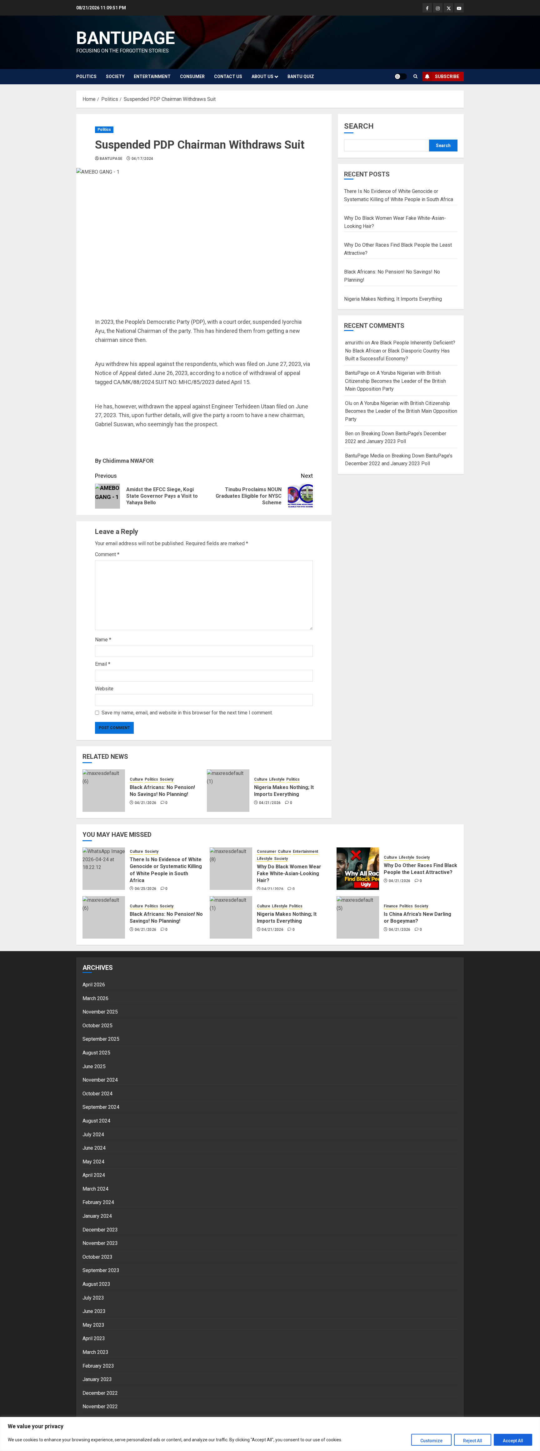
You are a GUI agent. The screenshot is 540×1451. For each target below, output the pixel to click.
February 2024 (98, 1202)
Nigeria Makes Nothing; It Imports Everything (284, 790)
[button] (415, 76)
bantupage (125, 38)
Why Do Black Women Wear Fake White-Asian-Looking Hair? (289, 874)
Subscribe (447, 76)
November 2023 (100, 1243)
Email (102, 664)
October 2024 (97, 1094)
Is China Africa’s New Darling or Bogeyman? (417, 917)
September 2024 (100, 1107)
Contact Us (228, 76)
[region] (270, 1434)
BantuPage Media (364, 456)
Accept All (513, 1440)
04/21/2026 (146, 803)
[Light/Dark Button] (400, 76)
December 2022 (100, 1393)
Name (103, 640)
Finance (391, 906)
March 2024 (95, 1189)
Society (115, 76)
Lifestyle (277, 779)
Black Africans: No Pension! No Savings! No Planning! (162, 790)
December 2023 (100, 1230)
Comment (107, 554)
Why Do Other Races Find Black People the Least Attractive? (420, 868)
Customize (431, 1440)
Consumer (192, 76)
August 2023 (96, 1284)
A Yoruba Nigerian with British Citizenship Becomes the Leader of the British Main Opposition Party (395, 381)
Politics (86, 76)
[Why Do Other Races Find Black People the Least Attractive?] (358, 868)
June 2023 (94, 1311)
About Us (262, 76)
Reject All (472, 1440)
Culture (136, 779)
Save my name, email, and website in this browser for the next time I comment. (187, 713)
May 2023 (93, 1325)
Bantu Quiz (301, 76)
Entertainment (152, 76)
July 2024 (93, 1135)
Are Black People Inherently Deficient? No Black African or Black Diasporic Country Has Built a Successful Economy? (400, 351)
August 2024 (96, 1121)
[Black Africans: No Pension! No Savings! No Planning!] (103, 790)
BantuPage (111, 158)
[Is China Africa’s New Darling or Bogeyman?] (358, 917)
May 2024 (93, 1162)
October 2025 (97, 1026)
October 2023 (97, 1257)
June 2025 (94, 1066)
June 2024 (94, 1148)
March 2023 (95, 1352)
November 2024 (100, 1080)
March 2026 (95, 998)
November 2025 (100, 1012)
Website (104, 689)
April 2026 (93, 985)
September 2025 (100, 1039)
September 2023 (100, 1270)
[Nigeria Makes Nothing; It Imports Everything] (228, 790)
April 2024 (93, 1175)
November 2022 (100, 1406)
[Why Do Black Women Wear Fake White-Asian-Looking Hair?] (231, 868)
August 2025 (96, 1053)
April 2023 (93, 1338)
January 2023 (97, 1379)
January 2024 (97, 1216)
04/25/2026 (146, 888)
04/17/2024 (142, 158)
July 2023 (93, 1298)
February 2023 (98, 1366)
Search (359, 126)
